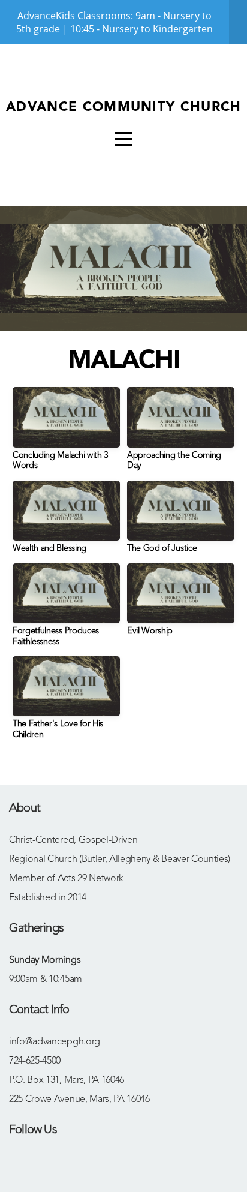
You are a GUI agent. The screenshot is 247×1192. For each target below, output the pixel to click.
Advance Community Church (124, 107)
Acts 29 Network (90, 879)
